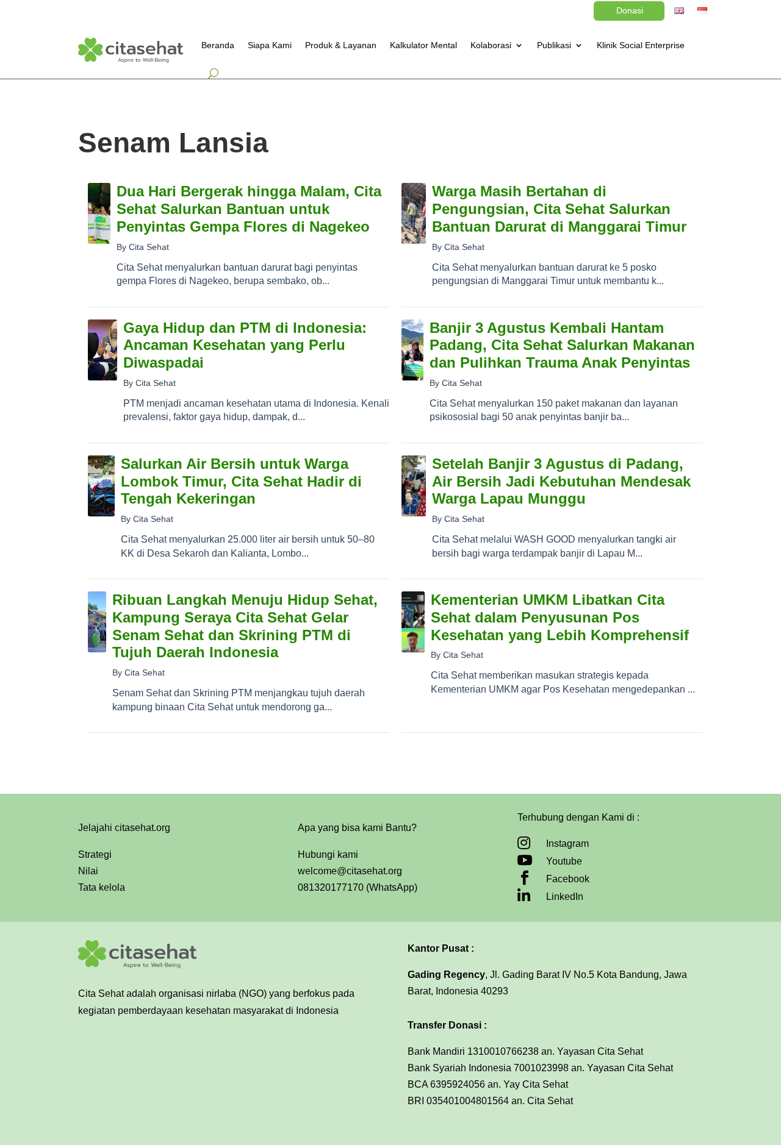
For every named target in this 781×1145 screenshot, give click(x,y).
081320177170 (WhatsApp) (357, 887)
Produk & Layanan (340, 45)
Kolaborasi (490, 45)
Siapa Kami (270, 45)
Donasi (629, 10)
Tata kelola (101, 887)
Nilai (88, 871)
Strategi (95, 854)
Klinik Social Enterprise (641, 45)
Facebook (567, 879)
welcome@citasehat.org (350, 871)
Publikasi (554, 45)
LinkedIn (564, 896)
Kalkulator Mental (423, 45)
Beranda (217, 45)
